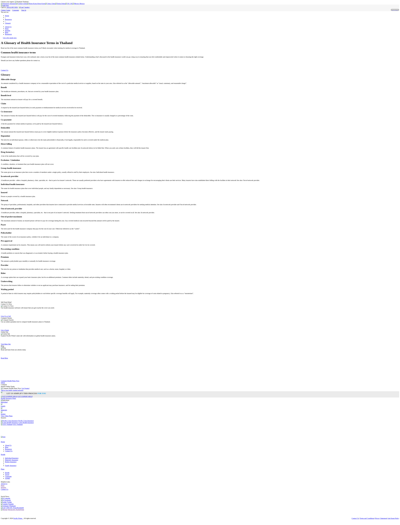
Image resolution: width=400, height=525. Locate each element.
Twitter (9, 502)
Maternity (4, 410)
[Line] (3, 508)
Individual (4, 402)
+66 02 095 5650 (12, 7)
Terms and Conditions (367, 518)
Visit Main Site (6, 344)
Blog (6, 32)
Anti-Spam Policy (393, 518)
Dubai (63, 3)
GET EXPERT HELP (24, 396)
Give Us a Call (6, 316)
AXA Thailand (18, 424)
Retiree (3, 414)
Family (3, 406)
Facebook (7, 500)
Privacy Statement (381, 518)
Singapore (12, 3)
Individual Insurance (11, 458)
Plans (7, 29)
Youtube (11, 504)
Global (24, 3)
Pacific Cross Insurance (26, 421)
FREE (3, 383)
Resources (8, 34)
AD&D (7, 478)
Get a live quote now (10, 38)
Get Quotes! (25, 388)
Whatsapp (12, 506)
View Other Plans (6, 416)
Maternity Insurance (11, 460)
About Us (8, 27)
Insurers (7, 30)
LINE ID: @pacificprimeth (15, 508)
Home (3, 442)
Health (3, 454)
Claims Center (5, 10)
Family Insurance (10, 465)
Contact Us (4, 70)
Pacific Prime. (18, 518)
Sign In (23, 10)
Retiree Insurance (10, 462)
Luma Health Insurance (26, 422)
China (53, 3)
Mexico (82, 3)
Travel (7, 474)
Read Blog (4, 358)
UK (71, 3)
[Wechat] (4, 509)
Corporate (15, 10)
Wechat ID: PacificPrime (16, 509)
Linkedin (7, 498)
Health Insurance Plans (8, 398)
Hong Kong (41, 3)
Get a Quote (5, 330)
